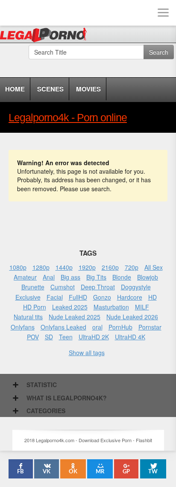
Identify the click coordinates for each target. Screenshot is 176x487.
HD (152, 297)
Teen (66, 336)
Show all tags (87, 352)
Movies (88, 88)
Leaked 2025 (70, 307)
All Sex (153, 267)
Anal (49, 277)
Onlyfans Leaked (63, 327)
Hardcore (129, 297)
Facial (55, 297)
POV (33, 336)
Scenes (50, 88)
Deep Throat (98, 287)
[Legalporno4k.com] (13, 13)
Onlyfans (23, 327)
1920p (87, 267)
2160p (110, 267)
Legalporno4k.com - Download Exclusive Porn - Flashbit (46, 36)
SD (49, 336)
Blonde (121, 277)
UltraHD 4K (130, 336)
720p (131, 267)
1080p (17, 267)
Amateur (25, 277)
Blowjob (147, 277)
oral (97, 327)
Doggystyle (136, 287)
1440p (64, 267)
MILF (142, 307)
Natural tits (28, 316)
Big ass (70, 277)
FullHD (78, 297)
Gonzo (102, 297)
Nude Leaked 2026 (132, 316)
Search (158, 52)
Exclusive (28, 297)
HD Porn (34, 307)
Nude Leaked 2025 (74, 316)
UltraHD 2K (94, 336)
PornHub (120, 327)
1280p (41, 267)
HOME (15, 88)
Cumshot (62, 287)
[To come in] (38, 13)
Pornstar (149, 327)
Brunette (32, 287)
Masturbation (111, 307)
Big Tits (96, 277)
